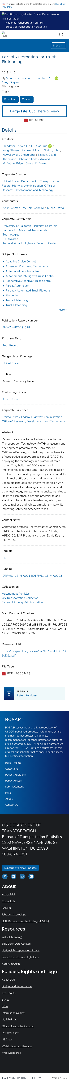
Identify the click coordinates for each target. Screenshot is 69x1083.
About (9, 799)
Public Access (13, 780)
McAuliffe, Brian (13, 163)
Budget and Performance (17, 986)
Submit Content (14, 786)
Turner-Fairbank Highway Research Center (29, 243)
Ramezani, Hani (31, 150)
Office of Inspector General (18, 1026)
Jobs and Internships (14, 914)
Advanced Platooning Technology (27, 266)
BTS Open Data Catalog (16, 944)
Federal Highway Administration (22, 602)
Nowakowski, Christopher (19, 155)
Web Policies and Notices (17, 1046)
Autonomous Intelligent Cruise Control (30, 276)
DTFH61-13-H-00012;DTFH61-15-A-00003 (32, 576)
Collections (11, 769)
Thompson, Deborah (15, 159)
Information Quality (13, 1013)
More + (63, 309)
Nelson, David (47, 155)
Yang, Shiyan (10, 82)
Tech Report (10, 345)
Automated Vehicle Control (23, 271)
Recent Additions (15, 775)
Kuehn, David (55, 208)
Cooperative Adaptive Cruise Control (29, 281)
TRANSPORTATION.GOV (14, 1078)
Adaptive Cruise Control (21, 261)
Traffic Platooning (17, 300)
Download (10, 99)
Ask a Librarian (11, 937)
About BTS (8, 894)
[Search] (62, 34)
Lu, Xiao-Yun (45, 78)
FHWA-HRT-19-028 (16, 327)
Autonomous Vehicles (16, 594)
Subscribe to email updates (20, 868)
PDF (5, 558)
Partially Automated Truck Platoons (28, 290)
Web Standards (11, 1053)
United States (11, 363)
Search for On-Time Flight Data (20, 957)
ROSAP (13, 720)
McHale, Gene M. (33, 208)
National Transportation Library (20, 950)
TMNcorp (11, 239)
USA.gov (7, 1039)
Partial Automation (17, 286)
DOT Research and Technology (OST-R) (25, 921)
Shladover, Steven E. (19, 78)
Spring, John (51, 150)
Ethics (5, 1000)
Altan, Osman (11, 208)
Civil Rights (9, 993)
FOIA (5, 1006)
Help (8, 793)
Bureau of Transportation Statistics (26, 27)
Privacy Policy (10, 1033)
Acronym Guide (11, 964)
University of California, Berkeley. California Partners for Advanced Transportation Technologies (30, 230)
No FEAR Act (9, 1019)
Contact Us (11, 805)
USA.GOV (36, 1078)
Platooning (12, 295)
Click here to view (34, 111)
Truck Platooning (16, 305)
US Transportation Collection (20, 598)
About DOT (8, 980)
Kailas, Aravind (40, 159)
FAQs (5, 908)
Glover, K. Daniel (36, 163)
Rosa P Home (13, 763)
